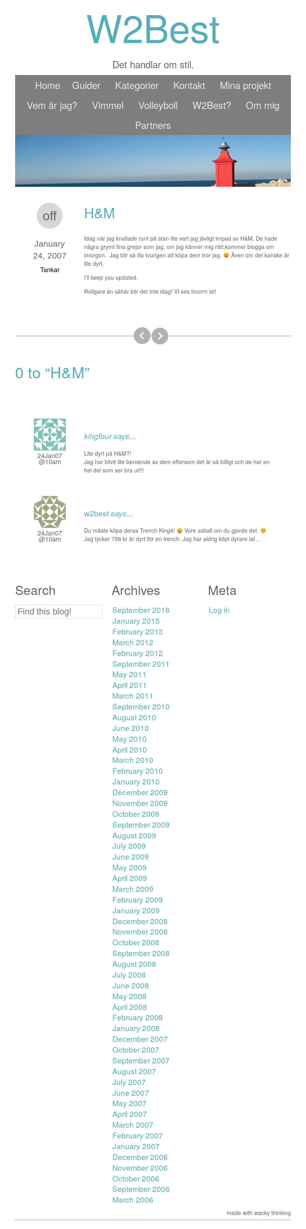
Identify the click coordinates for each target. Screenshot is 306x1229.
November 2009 (140, 802)
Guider (86, 85)
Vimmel (108, 105)
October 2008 (135, 942)
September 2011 (141, 663)
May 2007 (129, 1102)
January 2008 (136, 1027)
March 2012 (132, 641)
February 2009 (137, 899)
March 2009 (132, 888)
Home (47, 85)
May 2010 (129, 738)
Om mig (262, 105)
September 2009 (141, 824)
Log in (219, 609)
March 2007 (132, 1124)
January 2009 (136, 910)
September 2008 (141, 952)
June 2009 (130, 856)
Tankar (49, 269)
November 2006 (140, 1167)
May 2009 (129, 866)
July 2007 (129, 1081)
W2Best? (211, 105)
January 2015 (136, 620)
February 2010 (137, 770)
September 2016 (141, 609)
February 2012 (137, 652)
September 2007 (141, 1060)
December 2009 (140, 791)
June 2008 (130, 985)
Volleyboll (158, 105)
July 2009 (129, 845)
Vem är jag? (52, 105)
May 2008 (129, 995)
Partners (153, 125)
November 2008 (140, 931)
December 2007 (140, 1038)
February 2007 (137, 1135)
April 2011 (129, 684)
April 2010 (129, 749)
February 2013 (137, 631)
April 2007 (129, 1113)
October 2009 (135, 813)
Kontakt (189, 85)
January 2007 (136, 1145)
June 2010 (130, 727)
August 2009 (134, 835)
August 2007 (134, 1070)
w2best (96, 513)
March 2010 (132, 759)
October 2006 (135, 1178)
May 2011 (129, 673)
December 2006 (140, 1156)
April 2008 (129, 1006)
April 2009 (129, 877)
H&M (99, 212)
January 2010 (136, 781)
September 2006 (141, 1188)
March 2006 (132, 1199)
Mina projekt (245, 85)
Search (35, 590)
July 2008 (129, 974)
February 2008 (137, 1017)
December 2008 (140, 920)
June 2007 (130, 1092)
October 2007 (135, 1049)
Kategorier (137, 85)
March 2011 (132, 695)
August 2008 (134, 963)
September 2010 (141, 706)
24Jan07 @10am (49, 458)
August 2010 (134, 716)
